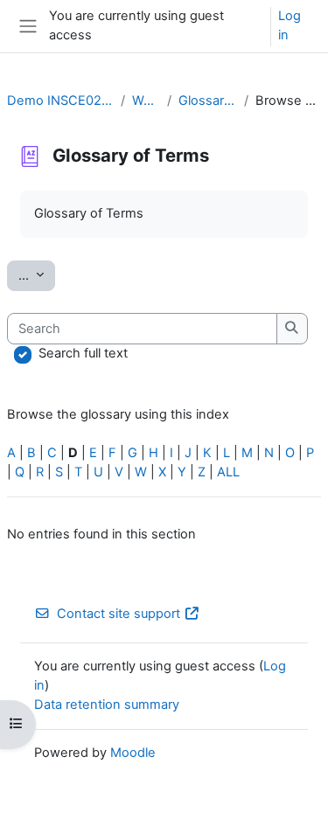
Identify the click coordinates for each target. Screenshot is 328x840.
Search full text (83, 353)
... (36, 275)
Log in (289, 25)
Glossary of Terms (207, 100)
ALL (228, 472)
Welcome (146, 100)
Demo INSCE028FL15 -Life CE (60, 100)
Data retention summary (106, 704)
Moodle (133, 752)
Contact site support (118, 613)
